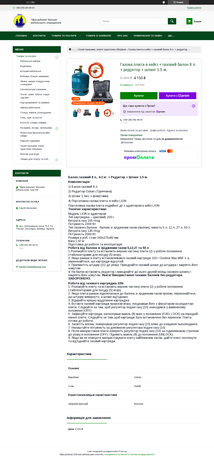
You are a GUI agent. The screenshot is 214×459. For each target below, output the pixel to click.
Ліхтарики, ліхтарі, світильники (36, 128)
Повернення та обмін (148, 35)
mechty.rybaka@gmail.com (32, 266)
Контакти (39, 35)
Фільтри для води (29, 154)
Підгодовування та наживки (34, 102)
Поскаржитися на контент (116, 454)
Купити (139, 95)
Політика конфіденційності (142, 454)
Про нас (122, 35)
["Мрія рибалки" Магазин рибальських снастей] (20, 27)
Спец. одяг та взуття (31, 117)
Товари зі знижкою (98, 35)
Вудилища (25, 66)
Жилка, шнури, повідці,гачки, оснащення (35, 83)
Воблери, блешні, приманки (34, 76)
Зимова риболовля (30, 107)
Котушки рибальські (30, 71)
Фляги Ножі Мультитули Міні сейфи (35, 134)
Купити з (172, 95)
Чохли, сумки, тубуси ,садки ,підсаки (34, 96)
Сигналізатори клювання (33, 89)
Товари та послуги (63, 35)
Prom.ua (123, 451)
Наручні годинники (30, 141)
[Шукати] (172, 21)
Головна (21, 35)
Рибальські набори (30, 61)
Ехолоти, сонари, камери (33, 122)
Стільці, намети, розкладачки (35, 112)
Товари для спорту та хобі (34, 159)
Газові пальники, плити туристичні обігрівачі (102, 49)
